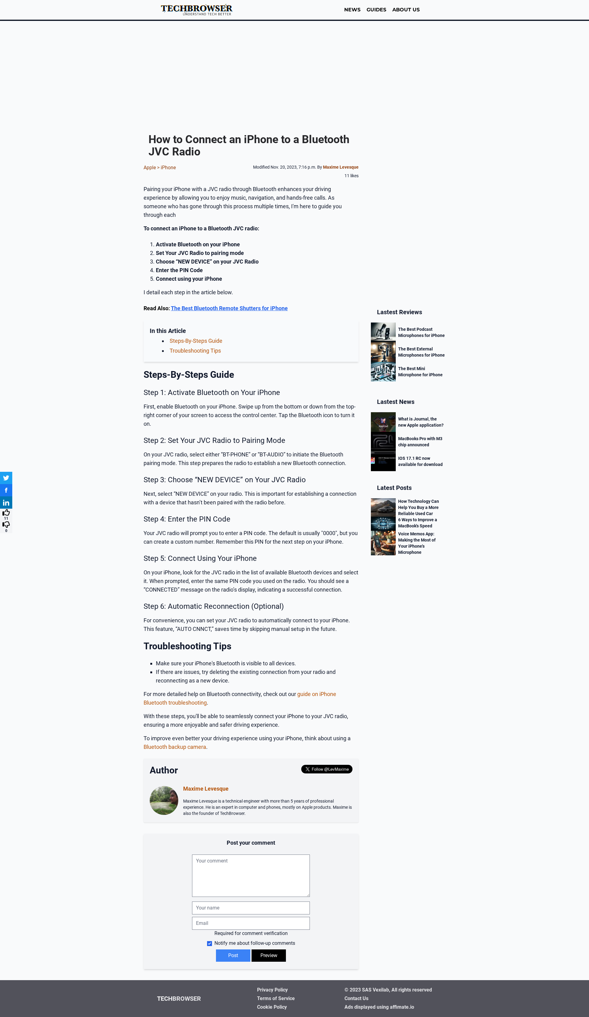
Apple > (152, 167)
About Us (406, 10)
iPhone (168, 167)
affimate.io (402, 1007)
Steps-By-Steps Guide (196, 341)
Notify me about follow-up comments (254, 943)
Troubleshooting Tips (195, 350)
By (338, 167)
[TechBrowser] (199, 9)
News (352, 10)
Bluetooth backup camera (175, 747)
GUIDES (376, 10)
